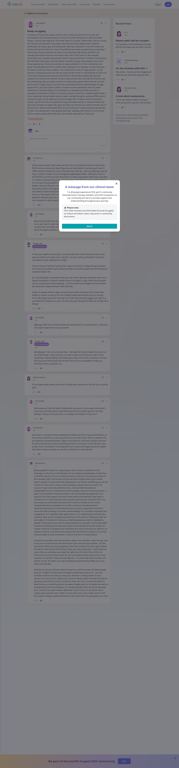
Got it (89, 226)
